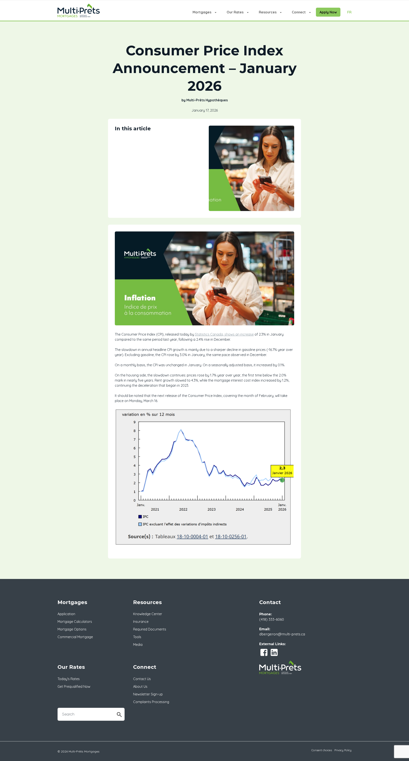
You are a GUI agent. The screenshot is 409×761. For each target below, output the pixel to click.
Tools (137, 637)
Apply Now (328, 12)
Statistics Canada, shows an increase (224, 334)
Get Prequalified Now (74, 686)
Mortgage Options (72, 629)
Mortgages (202, 12)
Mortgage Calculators (75, 621)
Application (66, 614)
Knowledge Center (147, 614)
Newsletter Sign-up (148, 694)
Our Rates (235, 12)
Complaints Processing (151, 702)
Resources (268, 12)
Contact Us (142, 679)
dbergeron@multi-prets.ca (282, 634)
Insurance (140, 621)
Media (138, 644)
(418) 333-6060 (271, 619)
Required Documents (149, 629)
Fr (349, 12)
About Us (140, 686)
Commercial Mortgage (75, 637)
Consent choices (321, 750)
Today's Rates (69, 679)
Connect (299, 12)
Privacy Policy (342, 750)
